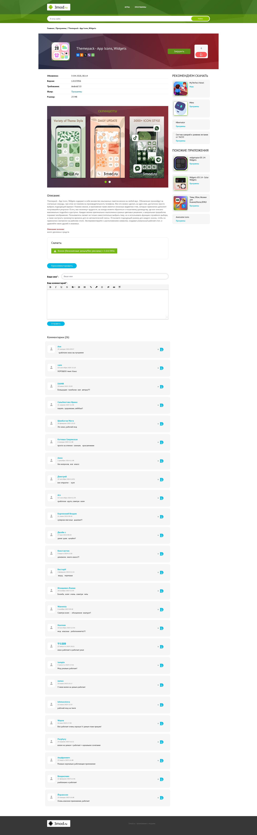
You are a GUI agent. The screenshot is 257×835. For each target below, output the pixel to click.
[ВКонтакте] (78, 55)
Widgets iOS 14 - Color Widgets (199, 178)
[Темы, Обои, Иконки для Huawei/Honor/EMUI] (181, 203)
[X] (85, 55)
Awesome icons (182, 217)
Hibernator (180, 122)
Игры (127, 7)
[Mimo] (181, 108)
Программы (140, 7)
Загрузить (179, 51)
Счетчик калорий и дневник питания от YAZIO (192, 135)
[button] (106, 182)
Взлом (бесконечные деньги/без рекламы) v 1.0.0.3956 (86, 250)
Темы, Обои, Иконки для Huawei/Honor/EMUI (198, 199)
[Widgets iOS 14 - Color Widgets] (181, 183)
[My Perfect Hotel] (181, 89)
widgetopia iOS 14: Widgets (198, 158)
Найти (200, 18)
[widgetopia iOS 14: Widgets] (181, 163)
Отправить (56, 323)
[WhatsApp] (93, 55)
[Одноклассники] (81, 55)
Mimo (192, 102)
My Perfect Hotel (197, 83)
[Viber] (89, 55)
